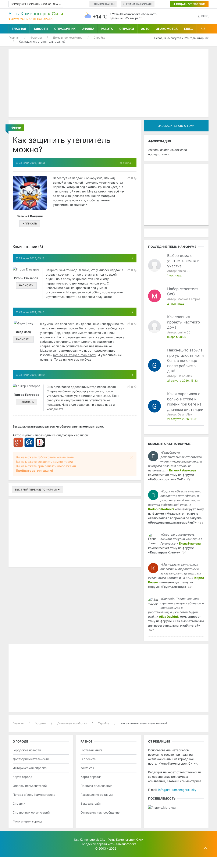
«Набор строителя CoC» (166, 479)
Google (18, 442)
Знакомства (167, 29)
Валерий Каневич (30, 216)
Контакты (87, 768)
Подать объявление (190, 4)
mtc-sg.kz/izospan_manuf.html (74, 355)
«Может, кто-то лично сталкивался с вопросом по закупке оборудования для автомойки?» (175, 518)
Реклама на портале (137, 4)
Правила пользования (96, 785)
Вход (205, 16)
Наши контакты (103, 4)
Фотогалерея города (27, 821)
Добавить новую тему (177, 125)
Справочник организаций (31, 812)
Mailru (29, 442)
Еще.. (188, 29)
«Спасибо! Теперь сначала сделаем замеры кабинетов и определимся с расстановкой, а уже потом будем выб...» (176, 607)
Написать (30, 223)
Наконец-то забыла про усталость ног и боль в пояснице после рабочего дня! (185, 360)
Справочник (65, 29)
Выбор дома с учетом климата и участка (183, 260)
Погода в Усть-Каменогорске (34, 794)
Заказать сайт (91, 803)
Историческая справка (30, 768)
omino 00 (184, 271)
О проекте (88, 759)
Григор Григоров (26, 394)
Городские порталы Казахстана (34, 4)
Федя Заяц (23, 332)
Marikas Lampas (189, 299)
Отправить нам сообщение (100, 812)
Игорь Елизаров (26, 278)
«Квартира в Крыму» (164, 552)
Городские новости (27, 750)
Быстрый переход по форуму (36, 489)
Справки (126, 29)
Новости (40, 29)
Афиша (88, 29)
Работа (107, 29)
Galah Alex (185, 376)
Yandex (40, 442)
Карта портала (91, 777)
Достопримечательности (31, 759)
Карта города (22, 777)
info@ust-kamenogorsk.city (177, 790)
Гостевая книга (92, 750)
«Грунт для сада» (173, 586)
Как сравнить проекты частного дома (183, 322)
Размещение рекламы (97, 794)
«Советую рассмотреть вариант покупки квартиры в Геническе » (181, 539)
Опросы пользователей (30, 785)
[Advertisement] (108, 83)
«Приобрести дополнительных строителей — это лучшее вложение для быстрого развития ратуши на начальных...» (175, 461)
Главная (19, 29)
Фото (145, 29)
